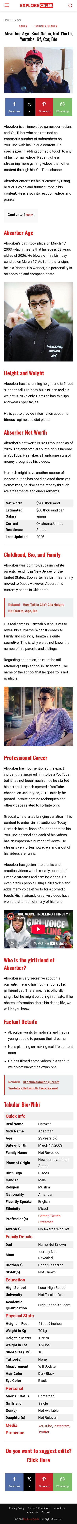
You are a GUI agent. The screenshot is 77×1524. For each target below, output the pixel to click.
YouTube (45, 1426)
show (29, 215)
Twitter (43, 1432)
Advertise (32, 1512)
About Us (59, 1508)
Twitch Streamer (45, 26)
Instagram (61, 1426)
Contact (45, 1512)
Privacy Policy (16, 1508)
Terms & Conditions (39, 1508)
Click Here (38, 1460)
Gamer (17, 20)
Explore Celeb (31, 1519)
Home (7, 20)
